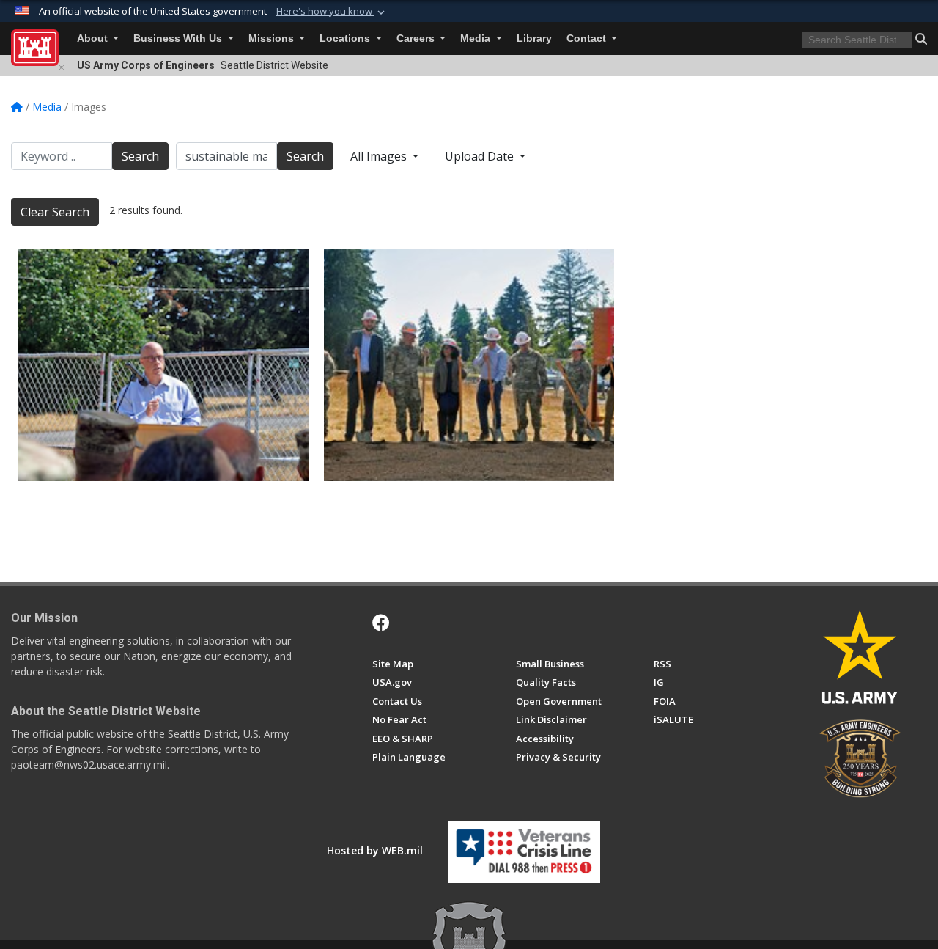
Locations (346, 38)
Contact (587, 38)
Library (534, 38)
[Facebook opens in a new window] (381, 622)
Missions (272, 38)
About (94, 38)
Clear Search (55, 212)
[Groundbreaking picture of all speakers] (469, 365)
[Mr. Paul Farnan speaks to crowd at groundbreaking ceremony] (163, 365)
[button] (332, 11)
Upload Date (481, 156)
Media (476, 38)
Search (140, 156)
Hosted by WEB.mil (375, 850)
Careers (416, 38)
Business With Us (179, 38)
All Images (380, 156)
